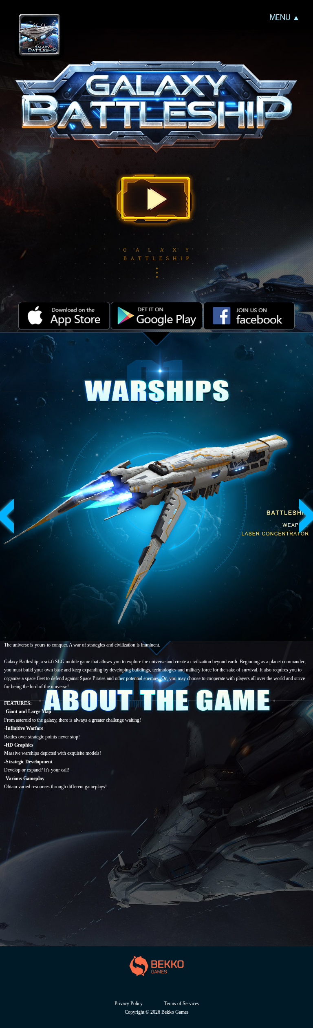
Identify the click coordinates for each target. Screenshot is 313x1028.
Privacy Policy (129, 1003)
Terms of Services (181, 1003)
